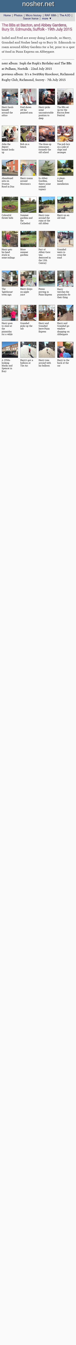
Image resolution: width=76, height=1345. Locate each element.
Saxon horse (30, 18)
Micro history (34, 15)
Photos (18, 15)
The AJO (65, 15)
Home (7, 15)
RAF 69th (50, 15)
